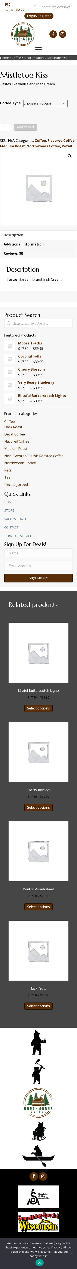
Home (4, 57)
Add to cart (25, 127)
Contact (11, 527)
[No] (72, 1253)
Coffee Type (10, 103)
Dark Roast (13, 427)
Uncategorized (16, 484)
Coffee (16, 57)
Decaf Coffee (14, 434)
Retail (67, 146)
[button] (38, 16)
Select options (38, 708)
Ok (39, 1262)
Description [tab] (13, 235)
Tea (7, 477)
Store (9, 510)
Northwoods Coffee (43, 146)
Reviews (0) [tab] (13, 253)
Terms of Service (18, 536)
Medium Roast (34, 57)
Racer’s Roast (15, 519)
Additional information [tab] (24, 244)
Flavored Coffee (61, 140)
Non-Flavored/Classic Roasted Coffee (34, 455)
